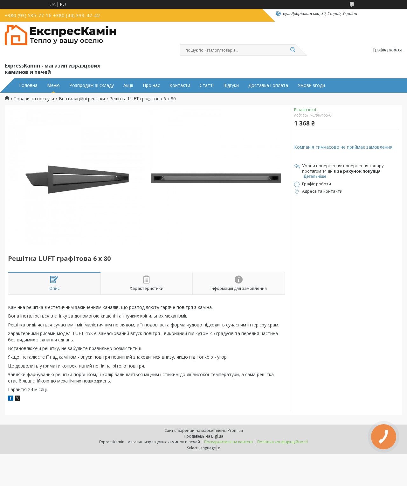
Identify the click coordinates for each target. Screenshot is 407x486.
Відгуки (231, 85)
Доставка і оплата (268, 85)
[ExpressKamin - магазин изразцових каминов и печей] (60, 41)
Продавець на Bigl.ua (203, 436)
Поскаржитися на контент (228, 442)
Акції (128, 85)
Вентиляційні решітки (82, 99)
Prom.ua (235, 430)
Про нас (151, 85)
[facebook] (10, 399)
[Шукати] (292, 50)
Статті (207, 85)
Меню (53, 85)
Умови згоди (311, 85)
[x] (17, 399)
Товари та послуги (34, 99)
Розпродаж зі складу (91, 85)
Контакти (179, 85)
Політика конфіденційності (282, 442)
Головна (28, 85)
